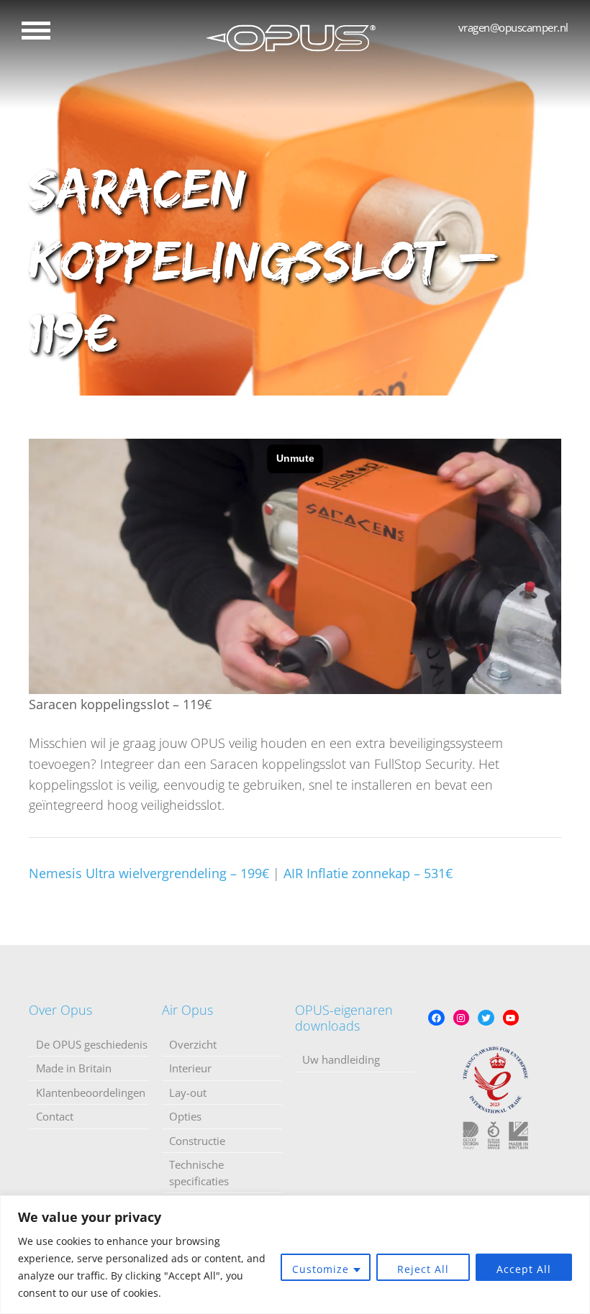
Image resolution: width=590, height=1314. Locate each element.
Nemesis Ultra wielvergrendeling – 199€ (149, 873)
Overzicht (193, 1044)
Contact (54, 1116)
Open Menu (36, 30)
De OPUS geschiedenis (92, 1044)
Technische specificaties (199, 1172)
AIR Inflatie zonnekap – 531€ (368, 873)
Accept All (523, 1269)
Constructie (197, 1140)
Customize (320, 1269)
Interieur (190, 1068)
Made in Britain (74, 1068)
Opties (185, 1116)
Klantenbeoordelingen (90, 1092)
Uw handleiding (341, 1059)
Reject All (423, 1269)
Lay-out (187, 1092)
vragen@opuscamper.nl (513, 27)
